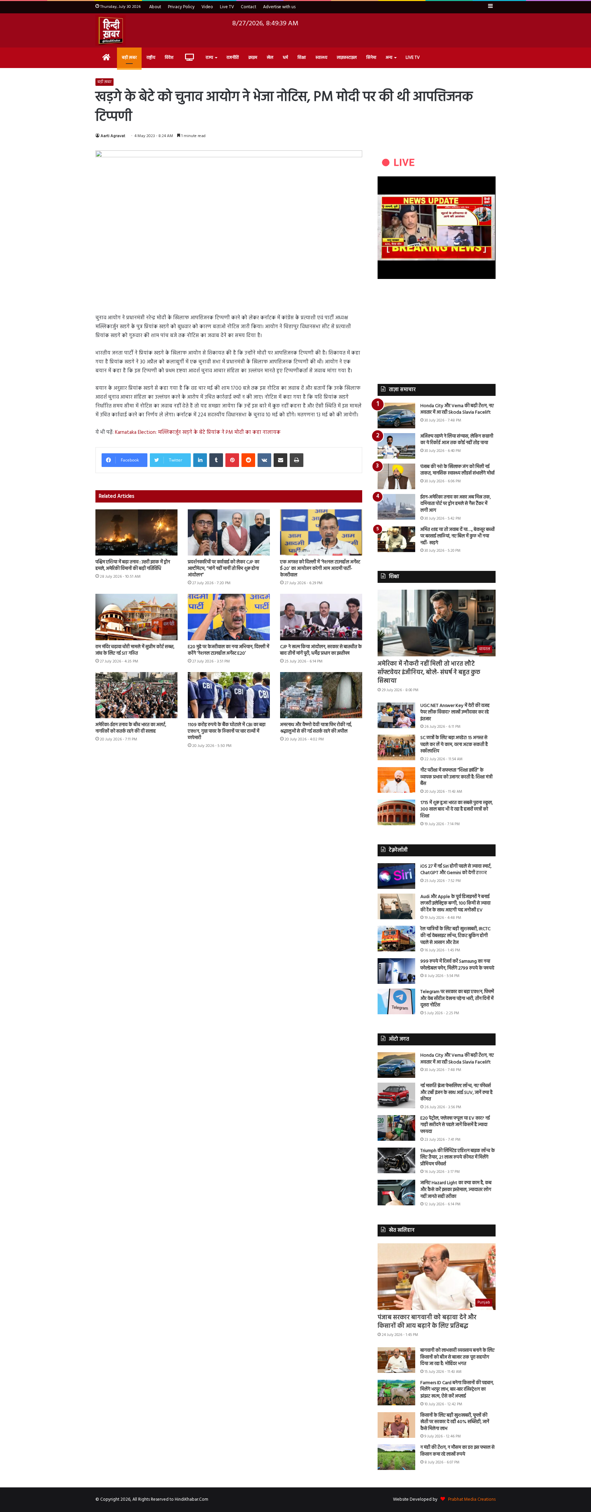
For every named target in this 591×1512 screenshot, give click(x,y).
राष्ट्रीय (150, 57)
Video (207, 7)
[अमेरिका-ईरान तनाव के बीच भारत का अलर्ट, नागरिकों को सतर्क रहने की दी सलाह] (136, 695)
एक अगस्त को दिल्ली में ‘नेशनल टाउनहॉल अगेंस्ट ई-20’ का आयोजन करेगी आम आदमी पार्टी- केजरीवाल (320, 568)
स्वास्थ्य (321, 57)
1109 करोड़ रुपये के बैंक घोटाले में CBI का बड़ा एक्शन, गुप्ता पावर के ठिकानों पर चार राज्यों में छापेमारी (226, 731)
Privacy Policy (181, 7)
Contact (248, 7)
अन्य (389, 57)
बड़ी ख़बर (129, 57)
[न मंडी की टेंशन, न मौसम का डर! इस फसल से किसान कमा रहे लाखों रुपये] (396, 1457)
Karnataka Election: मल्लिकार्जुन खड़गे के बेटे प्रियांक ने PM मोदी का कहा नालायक (197, 432)
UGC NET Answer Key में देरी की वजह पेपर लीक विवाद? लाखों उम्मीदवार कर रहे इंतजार (454, 712)
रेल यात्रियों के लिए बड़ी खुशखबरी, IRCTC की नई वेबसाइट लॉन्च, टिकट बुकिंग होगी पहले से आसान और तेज (455, 935)
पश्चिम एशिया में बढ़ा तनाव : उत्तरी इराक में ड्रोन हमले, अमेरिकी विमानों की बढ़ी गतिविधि (132, 565)
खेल (270, 57)
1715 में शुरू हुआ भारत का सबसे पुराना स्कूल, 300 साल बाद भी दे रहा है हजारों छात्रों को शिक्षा (456, 809)
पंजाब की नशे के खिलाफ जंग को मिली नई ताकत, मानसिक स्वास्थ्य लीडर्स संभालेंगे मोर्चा (457, 470)
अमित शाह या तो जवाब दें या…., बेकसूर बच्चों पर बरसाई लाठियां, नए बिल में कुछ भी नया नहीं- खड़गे (457, 536)
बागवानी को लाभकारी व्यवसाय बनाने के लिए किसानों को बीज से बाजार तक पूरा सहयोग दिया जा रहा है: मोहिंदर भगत (457, 1357)
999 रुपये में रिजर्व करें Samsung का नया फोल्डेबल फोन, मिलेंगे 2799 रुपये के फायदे (457, 965)
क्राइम (252, 57)
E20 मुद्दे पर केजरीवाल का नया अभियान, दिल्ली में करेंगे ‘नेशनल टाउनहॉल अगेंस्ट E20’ (228, 650)
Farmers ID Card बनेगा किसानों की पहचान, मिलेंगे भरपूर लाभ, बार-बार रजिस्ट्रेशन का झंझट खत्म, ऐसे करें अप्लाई (457, 1389)
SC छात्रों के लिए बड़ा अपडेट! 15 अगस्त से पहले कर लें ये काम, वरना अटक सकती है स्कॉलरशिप (454, 744)
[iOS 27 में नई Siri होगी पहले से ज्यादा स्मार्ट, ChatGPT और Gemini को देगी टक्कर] (396, 876)
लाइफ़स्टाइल (347, 57)
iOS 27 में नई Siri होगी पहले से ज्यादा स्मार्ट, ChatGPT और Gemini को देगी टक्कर (455, 869)
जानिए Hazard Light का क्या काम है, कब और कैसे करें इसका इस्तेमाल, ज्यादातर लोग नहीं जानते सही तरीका (455, 1189)
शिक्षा (302, 57)
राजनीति (232, 57)
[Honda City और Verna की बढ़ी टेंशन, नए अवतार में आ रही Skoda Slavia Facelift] (396, 415)
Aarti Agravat (113, 136)
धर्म (285, 57)
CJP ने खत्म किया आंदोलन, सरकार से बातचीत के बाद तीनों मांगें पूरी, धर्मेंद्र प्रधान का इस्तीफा (321, 650)
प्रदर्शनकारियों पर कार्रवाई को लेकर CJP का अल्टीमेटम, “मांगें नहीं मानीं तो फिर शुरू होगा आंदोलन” (223, 568)
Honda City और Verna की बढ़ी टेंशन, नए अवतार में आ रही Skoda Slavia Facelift (457, 409)
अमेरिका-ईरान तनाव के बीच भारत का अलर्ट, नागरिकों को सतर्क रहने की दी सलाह (130, 728)
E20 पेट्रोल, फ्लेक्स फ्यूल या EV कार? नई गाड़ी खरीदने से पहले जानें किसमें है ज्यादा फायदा (455, 1125)
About (155, 7)
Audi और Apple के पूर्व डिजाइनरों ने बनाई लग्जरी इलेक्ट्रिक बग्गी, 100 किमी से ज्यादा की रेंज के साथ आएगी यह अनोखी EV (455, 903)
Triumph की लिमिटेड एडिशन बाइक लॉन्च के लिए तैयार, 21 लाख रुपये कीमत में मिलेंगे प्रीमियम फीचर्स (457, 1157)
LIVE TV (413, 57)
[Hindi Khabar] (110, 30)
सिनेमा (371, 57)
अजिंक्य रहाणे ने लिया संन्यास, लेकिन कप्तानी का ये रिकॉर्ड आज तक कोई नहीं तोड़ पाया (456, 439)
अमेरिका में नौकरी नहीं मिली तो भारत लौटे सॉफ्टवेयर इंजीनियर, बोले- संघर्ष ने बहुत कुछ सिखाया (429, 672)
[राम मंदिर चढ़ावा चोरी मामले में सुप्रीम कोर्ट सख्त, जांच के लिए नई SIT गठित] (136, 617)
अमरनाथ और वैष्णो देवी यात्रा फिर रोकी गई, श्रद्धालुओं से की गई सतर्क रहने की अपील (316, 728)
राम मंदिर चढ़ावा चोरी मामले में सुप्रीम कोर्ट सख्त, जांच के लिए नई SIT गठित (134, 650)
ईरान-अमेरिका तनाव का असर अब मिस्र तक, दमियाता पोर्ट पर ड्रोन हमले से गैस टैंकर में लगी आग (455, 503)
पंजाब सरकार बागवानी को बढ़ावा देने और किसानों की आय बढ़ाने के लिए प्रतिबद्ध (427, 1322)
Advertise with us (279, 7)
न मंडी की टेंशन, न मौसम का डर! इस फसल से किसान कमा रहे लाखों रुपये (457, 1451)
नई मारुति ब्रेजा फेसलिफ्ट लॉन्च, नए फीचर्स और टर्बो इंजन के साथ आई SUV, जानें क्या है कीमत (456, 1092)
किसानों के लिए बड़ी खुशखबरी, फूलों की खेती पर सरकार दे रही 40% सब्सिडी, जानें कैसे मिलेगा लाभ (454, 1422)
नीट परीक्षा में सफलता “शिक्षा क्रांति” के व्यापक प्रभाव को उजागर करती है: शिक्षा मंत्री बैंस (456, 777)
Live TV (227, 7)
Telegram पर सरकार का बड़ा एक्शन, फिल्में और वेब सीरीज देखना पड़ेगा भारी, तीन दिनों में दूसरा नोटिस (457, 998)
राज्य (209, 57)
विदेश (169, 57)
